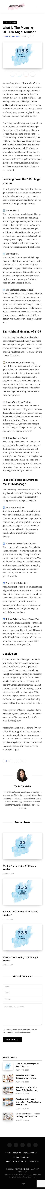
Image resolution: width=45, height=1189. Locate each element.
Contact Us (34, 1162)
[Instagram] (22, 1145)
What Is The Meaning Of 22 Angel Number (27, 1065)
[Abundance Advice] (16, 6)
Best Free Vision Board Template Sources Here (26, 1076)
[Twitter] (19, 73)
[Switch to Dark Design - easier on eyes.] (33, 7)
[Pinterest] (25, 73)
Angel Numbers (10, 22)
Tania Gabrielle (12, 37)
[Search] (39, 7)
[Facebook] (12, 73)
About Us (17, 1153)
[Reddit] (35, 1145)
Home (8, 1153)
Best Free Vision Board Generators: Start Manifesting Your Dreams (28, 1102)
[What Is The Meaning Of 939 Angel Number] (22, 937)
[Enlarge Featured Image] (22, 55)
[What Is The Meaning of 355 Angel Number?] (22, 891)
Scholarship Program (16, 1162)
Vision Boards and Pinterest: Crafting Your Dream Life (28, 1115)
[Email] (32, 73)
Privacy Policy (30, 1153)
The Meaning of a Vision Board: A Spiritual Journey (27, 1088)
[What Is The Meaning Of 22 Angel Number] (22, 846)
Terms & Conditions (21, 1157)
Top (23, 1184)
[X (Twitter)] (16, 1145)
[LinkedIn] (20, 761)
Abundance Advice (20, 1169)
